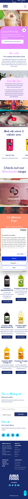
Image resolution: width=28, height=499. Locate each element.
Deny (14, 267)
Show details (20, 254)
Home (2, 12)
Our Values (5, 460)
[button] (25, 493)
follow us (14, 482)
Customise (13, 263)
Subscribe (21, 414)
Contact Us (5, 464)
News (19, 0)
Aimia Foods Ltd (6, 443)
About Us (17, 443)
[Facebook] (3, 435)
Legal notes (18, 460)
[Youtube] (17, 435)
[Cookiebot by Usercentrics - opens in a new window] (20, 230)
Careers (4, 462)
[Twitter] (8, 435)
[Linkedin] (13, 435)
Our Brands (18, 445)
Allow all (14, 258)
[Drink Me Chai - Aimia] (5, 6)
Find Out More (7, 301)
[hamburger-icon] (25, 6)
